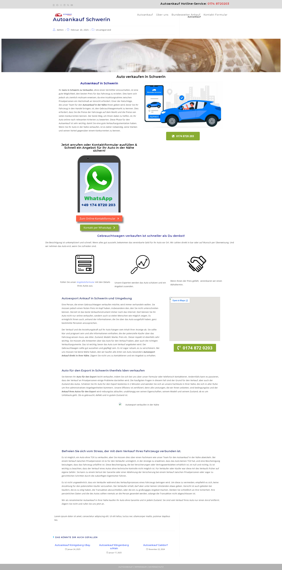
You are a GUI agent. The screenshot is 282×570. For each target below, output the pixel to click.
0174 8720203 (218, 3)
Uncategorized (103, 29)
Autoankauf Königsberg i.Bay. (72, 545)
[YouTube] (72, 5)
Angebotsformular (86, 282)
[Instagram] (61, 5)
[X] (54, 5)
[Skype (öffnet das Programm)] (68, 5)
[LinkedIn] (64, 5)
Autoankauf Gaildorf (155, 545)
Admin (60, 29)
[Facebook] (57, 5)
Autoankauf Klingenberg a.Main (114, 547)
